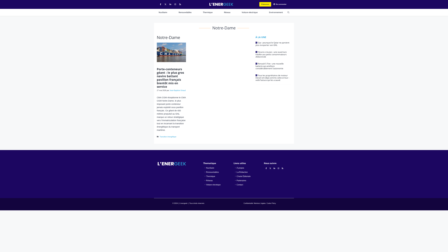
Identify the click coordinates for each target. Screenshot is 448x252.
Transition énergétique (168, 137)
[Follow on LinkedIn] (170, 4)
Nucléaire (163, 12)
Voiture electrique (250, 12)
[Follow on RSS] (180, 4)
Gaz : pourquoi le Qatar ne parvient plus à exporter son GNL (272, 43)
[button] (288, 12)
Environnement (276, 12)
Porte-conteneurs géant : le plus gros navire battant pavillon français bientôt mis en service (170, 78)
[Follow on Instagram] (175, 4)
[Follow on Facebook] (160, 4)
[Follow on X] (165, 4)
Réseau (227, 12)
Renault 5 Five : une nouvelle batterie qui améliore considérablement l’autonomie (270, 66)
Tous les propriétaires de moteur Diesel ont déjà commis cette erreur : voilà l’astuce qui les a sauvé (272, 78)
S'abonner (265, 4)
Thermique (208, 12)
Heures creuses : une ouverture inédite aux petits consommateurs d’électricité (271, 54)
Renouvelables (185, 12)
